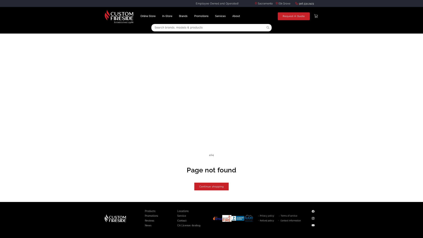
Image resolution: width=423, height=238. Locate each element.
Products (150, 211)
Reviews (149, 220)
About (236, 16)
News (148, 225)
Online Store (148, 16)
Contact (182, 220)
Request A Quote (294, 16)
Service (181, 216)
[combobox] (211, 27)
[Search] (268, 27)
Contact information (291, 220)
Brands (183, 16)
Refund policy (267, 220)
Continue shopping (211, 186)
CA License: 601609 (188, 225)
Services (220, 16)
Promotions (201, 16)
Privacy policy (267, 216)
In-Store (167, 16)
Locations (183, 211)
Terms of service (289, 216)
